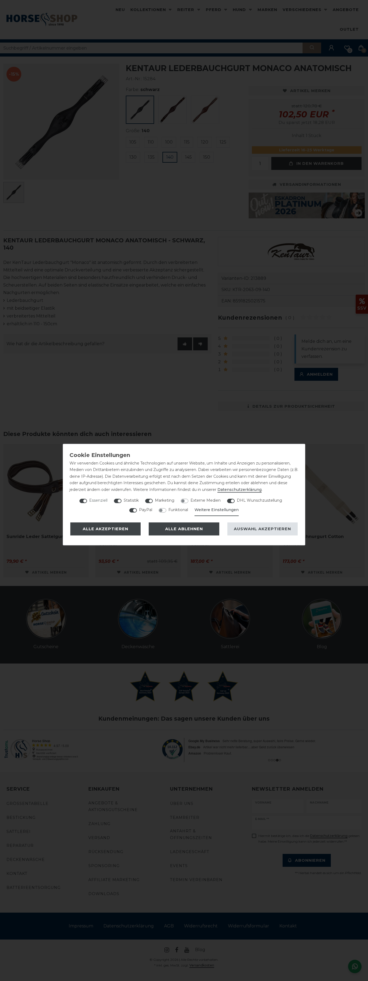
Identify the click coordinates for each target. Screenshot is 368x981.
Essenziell (98, 500)
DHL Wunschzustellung (259, 500)
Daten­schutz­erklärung (239, 489)
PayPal (145, 509)
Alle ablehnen (184, 528)
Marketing (164, 500)
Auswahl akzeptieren (262, 528)
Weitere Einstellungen (217, 509)
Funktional (178, 509)
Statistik (131, 500)
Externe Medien (205, 500)
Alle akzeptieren (105, 528)
